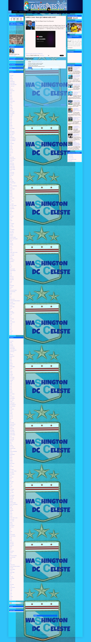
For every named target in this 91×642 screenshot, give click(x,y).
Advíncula (11, 80)
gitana (11, 184)
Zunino (11, 333)
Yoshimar (11, 330)
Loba (10, 219)
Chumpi (11, 135)
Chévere (11, 126)
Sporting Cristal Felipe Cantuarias (15, 300)
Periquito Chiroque (12, 270)
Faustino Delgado (12, 169)
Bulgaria (11, 99)
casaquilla (11, 114)
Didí (10, 155)
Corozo (11, 141)
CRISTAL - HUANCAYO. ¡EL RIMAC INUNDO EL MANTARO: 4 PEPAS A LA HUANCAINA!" (77, 143)
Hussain (11, 196)
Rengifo (11, 281)
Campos (11, 107)
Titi (10, 309)
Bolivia (11, 96)
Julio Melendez (12, 208)
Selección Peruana (12, 291)
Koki (10, 214)
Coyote (11, 145)
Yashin (11, 327)
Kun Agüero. (12, 216)
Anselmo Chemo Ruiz (13, 84)
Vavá (10, 317)
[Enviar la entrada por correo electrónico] (48, 55)
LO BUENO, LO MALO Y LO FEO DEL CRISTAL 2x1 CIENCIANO (77, 93)
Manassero (11, 234)
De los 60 (11, 149)
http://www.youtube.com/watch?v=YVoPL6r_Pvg (34, 53)
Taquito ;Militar (12, 306)
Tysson (11, 314)
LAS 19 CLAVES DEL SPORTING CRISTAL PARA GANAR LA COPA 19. (76, 76)
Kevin (11, 213)
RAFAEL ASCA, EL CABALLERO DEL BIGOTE (76, 135)
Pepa (10, 267)
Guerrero (11, 187)
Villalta (11, 324)
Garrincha (11, 179)
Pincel (11, 271)
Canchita (11, 110)
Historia (11, 193)
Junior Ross (11, 211)
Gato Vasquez (12, 181)
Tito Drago (11, 311)
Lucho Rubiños (12, 229)
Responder (30, 67)
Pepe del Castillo (12, 268)
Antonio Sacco (12, 86)
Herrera (11, 190)
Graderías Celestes (71, 157)
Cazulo (11, 117)
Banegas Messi (12, 90)
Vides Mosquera (12, 321)
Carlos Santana (12, 113)
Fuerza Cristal (12, 173)
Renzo (11, 282)
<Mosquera (11, 75)
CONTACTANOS (45, 11)
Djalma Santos (12, 160)
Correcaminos (12, 143)
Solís (10, 296)
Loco (10, 222)
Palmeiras (11, 258)
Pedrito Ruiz (12, 261)
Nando (11, 246)
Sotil (10, 297)
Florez (11, 170)
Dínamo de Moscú (12, 158)
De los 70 (11, 151)
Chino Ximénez (12, 128)
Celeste (11, 119)
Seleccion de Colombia (13, 290)
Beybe (11, 93)
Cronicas (11, 146)
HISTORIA (37, 11)
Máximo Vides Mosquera (13, 238)
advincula (11, 78)
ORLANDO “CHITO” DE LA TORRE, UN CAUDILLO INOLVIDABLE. (76, 68)
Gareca (11, 178)
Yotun (11, 332)
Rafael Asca (11, 276)
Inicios (11, 199)
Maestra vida (12, 232)
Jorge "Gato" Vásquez (13, 205)
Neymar (11, 247)
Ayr (10, 87)
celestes (11, 122)
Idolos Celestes (12, 197)
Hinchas (11, 191)
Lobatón (11, 220)
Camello (11, 105)
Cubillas (11, 413)
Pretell (11, 273)
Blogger (48, 634)
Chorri (11, 129)
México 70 (11, 240)
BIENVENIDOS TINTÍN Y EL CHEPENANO (77, 84)
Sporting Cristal (12, 299)
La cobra (11, 217)
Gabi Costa (11, 175)
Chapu (11, 123)
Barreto (11, 92)
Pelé (10, 264)
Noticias (11, 249)
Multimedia (11, 244)
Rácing (11, 274)
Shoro (11, 294)
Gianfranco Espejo (12, 182)
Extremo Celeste (12, 167)
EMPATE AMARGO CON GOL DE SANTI (76, 101)
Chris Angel (11, 134)
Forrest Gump (12, 172)
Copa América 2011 (13, 138)
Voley (11, 326)
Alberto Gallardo (12, 83)
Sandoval (11, 287)
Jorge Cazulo (12, 472)
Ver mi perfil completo (12, 55)
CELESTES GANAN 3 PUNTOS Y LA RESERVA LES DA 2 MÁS (76, 119)
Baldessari (11, 89)
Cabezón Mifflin (12, 101)
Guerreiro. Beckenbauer (13, 185)
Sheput (11, 293)
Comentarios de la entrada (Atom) (34, 106)
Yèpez (11, 329)
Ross (10, 284)
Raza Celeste (12, 278)
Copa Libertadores (12, 140)
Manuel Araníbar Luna (15, 54)
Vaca (10, 315)
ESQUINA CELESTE (22, 11)
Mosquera (11, 243)
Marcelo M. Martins (13, 237)
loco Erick (11, 225)
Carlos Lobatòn (12, 111)
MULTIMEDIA (30, 11)
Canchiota (11, 108)
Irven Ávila (11, 200)
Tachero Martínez (12, 303)
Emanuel (11, 161)
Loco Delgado (12, 223)
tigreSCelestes (70, 160)
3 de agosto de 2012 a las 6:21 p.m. (37, 61)
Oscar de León (12, 253)
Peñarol (11, 265)
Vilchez (11, 323)
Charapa (11, 125)
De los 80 (11, 152)
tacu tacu (11, 305)
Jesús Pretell (12, 203)
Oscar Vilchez (12, 255)
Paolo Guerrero (12, 259)
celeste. (11, 120)
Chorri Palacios (12, 131)
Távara (11, 308)
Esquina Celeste (12, 166)
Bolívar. (11, 95)
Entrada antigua (63, 104)
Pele (10, 262)
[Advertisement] (45, 95)
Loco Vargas (12, 226)
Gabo (11, 176)
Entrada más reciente (28, 104)
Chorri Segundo (12, 132)
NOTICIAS (15, 11)
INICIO (10, 11)
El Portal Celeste (70, 154)
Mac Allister (12, 231)
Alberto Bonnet (12, 81)
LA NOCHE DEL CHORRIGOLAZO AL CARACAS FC (76, 127)
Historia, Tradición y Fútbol (72, 159)
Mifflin (11, 241)
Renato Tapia (12, 279)
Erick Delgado (12, 164)
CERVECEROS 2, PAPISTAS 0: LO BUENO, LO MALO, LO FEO (77, 110)
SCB (10, 288)
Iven (10, 202)
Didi (10, 154)
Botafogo (11, 98)
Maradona (11, 235)
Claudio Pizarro (12, 137)
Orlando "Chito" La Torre (13, 252)
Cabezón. (11, 102)
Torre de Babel (12, 312)
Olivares (11, 250)
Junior (11, 209)
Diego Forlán (12, 157)
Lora (10, 228)
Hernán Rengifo (12, 188)
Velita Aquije (12, 318)
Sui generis (11, 302)
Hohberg (11, 194)
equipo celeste (12, 163)
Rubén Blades (12, 285)
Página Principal (46, 104)
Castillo (11, 116)
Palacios (11, 256)
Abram (11, 76)
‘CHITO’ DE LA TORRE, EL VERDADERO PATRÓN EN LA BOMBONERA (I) (15, 28)
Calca (11, 104)
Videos (11, 320)
